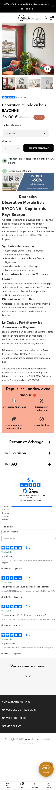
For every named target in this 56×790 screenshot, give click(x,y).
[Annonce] (27, 6)
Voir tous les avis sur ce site (30, 500)
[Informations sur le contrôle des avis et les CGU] (44, 495)
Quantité (6, 141)
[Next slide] (48, 49)
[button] (8, 83)
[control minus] (5, 149)
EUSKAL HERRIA (20, 354)
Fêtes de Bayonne (25, 339)
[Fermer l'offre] (51, 764)
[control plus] (18, 149)
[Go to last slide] (7, 49)
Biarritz (32, 354)
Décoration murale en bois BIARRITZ (20, 376)
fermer (53, 6)
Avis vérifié (8, 552)
